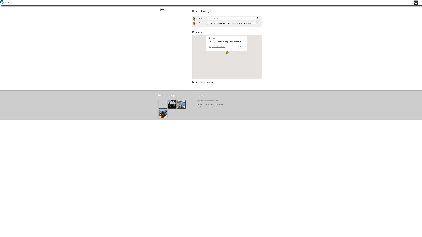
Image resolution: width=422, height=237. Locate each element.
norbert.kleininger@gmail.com (214, 107)
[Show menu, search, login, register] (415, 5)
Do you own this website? (217, 47)
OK (241, 47)
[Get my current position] (257, 18)
